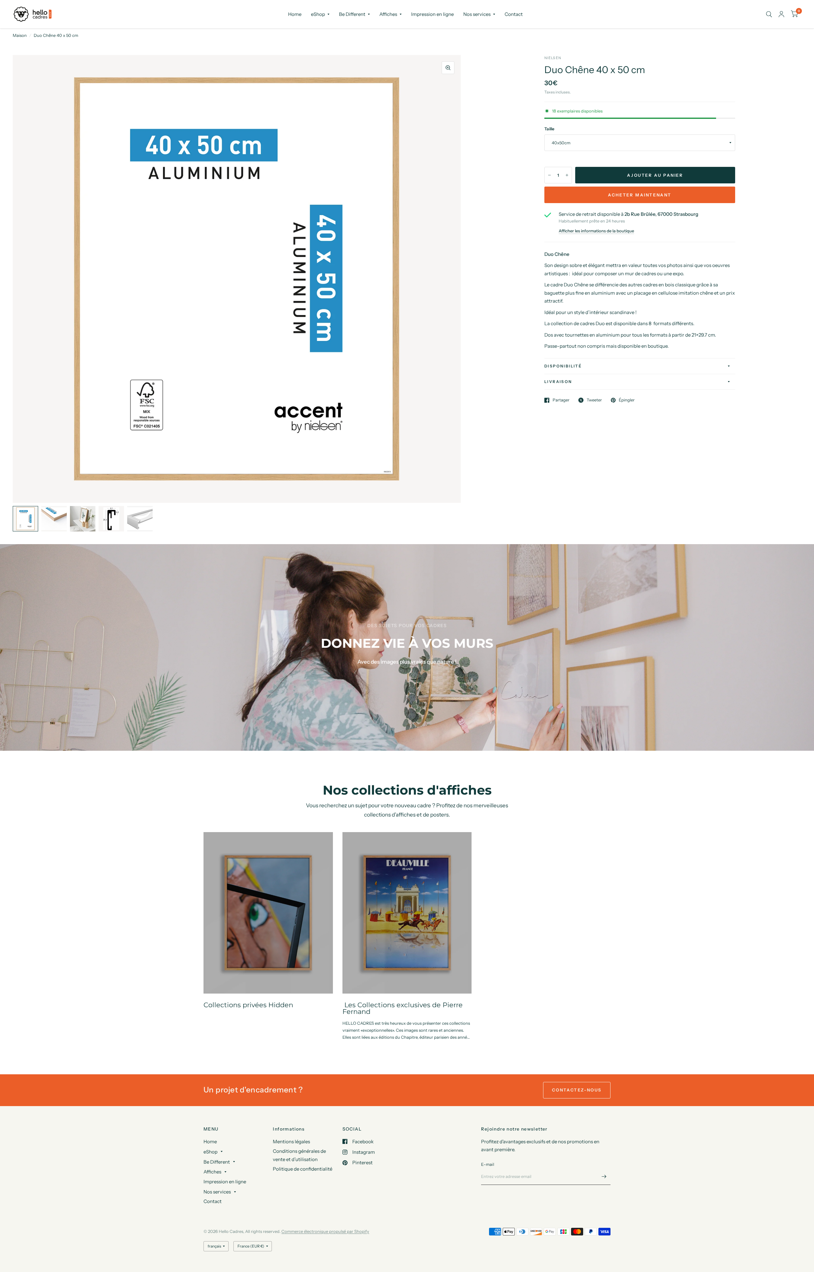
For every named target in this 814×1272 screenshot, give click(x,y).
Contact (514, 14)
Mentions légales (291, 1142)
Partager (561, 400)
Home (294, 14)
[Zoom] (448, 67)
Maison (20, 35)
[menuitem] (294, 14)
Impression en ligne (432, 14)
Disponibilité (563, 366)
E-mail (487, 1164)
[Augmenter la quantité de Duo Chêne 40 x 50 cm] (567, 175)
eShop (318, 14)
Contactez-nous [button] (577, 1089)
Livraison (558, 381)
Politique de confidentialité (302, 1169)
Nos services (477, 14)
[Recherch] (769, 14)
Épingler (627, 400)
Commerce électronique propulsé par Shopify (325, 1231)
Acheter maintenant (640, 194)
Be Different (352, 14)
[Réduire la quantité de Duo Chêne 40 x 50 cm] (549, 175)
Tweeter (594, 400)
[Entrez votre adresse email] (604, 1176)
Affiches (388, 14)
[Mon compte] (781, 14)
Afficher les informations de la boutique (596, 231)
